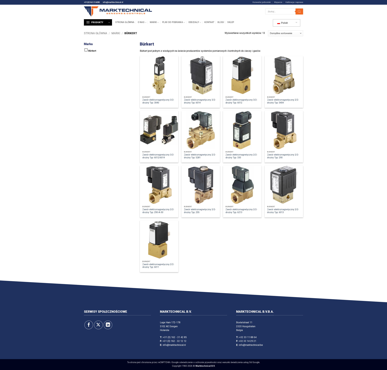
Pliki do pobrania (172, 22)
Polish (284, 22)
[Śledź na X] (98, 325)
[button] (98, 22)
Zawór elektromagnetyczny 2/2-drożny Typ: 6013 (283, 211)
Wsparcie (278, 2)
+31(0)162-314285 (92, 2)
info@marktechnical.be (251, 345)
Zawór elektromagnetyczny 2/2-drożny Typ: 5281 (200, 156)
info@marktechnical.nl (113, 2)
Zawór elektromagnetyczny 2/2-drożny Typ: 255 (200, 211)
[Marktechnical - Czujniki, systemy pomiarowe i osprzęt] (118, 11)
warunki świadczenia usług (235, 362)
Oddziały (193, 22)
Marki (153, 22)
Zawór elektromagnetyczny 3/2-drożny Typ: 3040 (158, 101)
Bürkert (92, 51)
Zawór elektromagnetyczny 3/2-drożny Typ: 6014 (200, 101)
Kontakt (209, 22)
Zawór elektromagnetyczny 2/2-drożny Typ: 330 (241, 156)
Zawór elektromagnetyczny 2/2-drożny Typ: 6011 (158, 266)
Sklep (230, 22)
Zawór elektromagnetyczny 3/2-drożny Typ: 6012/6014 (158, 156)
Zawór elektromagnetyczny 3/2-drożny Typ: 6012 (241, 101)
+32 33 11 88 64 (248, 337)
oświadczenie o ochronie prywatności (198, 362)
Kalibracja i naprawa (294, 2)
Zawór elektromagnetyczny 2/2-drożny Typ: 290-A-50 (158, 211)
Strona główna (124, 22)
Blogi (221, 22)
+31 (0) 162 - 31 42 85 (175, 337)
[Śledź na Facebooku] (88, 325)
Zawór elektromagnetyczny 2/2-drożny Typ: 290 (283, 156)
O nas (141, 22)
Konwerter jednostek (262, 2)
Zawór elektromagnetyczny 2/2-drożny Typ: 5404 (283, 101)
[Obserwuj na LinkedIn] (108, 325)
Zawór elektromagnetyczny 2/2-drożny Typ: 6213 (241, 211)
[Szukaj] (299, 11)
